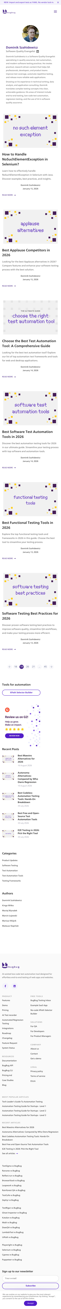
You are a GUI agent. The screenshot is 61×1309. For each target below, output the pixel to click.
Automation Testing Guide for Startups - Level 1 (24, 1106)
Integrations (7, 1028)
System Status (8, 1048)
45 (45, 666)
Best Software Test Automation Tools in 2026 (30, 430)
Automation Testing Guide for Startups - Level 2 (24, 1111)
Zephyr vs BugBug (10, 1200)
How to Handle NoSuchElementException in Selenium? (30, 155)
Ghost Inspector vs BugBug (14, 1213)
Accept (30, 1303)
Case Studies (7, 1080)
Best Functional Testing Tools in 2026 (30, 521)
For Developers (37, 1031)
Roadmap (6, 1033)
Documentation (9, 1060)
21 (33, 666)
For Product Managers (40, 1036)
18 (15, 666)
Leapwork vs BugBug (11, 1185)
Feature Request (9, 1043)
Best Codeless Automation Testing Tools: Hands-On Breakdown (21, 800)
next (51, 667)
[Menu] (55, 11)
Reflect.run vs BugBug (12, 1176)
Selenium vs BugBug (11, 1250)
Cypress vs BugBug (10, 1255)
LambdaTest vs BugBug (12, 1232)
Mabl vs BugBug (9, 1222)
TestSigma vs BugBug (12, 1166)
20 (27, 666)
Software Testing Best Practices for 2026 (30, 612)
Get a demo (35, 1058)
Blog (4, 1085)
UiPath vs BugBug (10, 1237)
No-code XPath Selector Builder (41, 1012)
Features (6, 1000)
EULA (32, 1081)
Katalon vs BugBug (11, 1218)
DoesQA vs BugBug (11, 1227)
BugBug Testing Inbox (40, 1000)
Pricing (5, 1010)
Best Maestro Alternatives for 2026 (21, 760)
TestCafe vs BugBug (11, 1195)
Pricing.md (7, 1075)
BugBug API (7, 1065)
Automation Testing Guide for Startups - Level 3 (24, 1115)
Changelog (7, 1038)
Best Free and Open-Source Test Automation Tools (21, 818)
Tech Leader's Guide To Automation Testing (22, 1101)
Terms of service (37, 1076)
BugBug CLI (7, 1070)
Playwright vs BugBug (12, 1245)
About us (34, 1049)
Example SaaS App (39, 1005)
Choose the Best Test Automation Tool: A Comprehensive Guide (30, 339)
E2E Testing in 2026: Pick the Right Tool (21, 834)
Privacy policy (36, 1071)
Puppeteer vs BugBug (12, 1260)
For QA (33, 1026)
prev (10, 667)
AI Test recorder (9, 1015)
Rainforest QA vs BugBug (13, 1190)
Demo (5, 1005)
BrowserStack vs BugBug (13, 1180)
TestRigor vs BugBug (11, 1208)
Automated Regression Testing (12, 1022)
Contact (34, 1054)
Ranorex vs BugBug (11, 1171)
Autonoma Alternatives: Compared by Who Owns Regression (21, 779)
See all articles (8, 1153)
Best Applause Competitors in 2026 (30, 249)
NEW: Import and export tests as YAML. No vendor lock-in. (29, 2)
